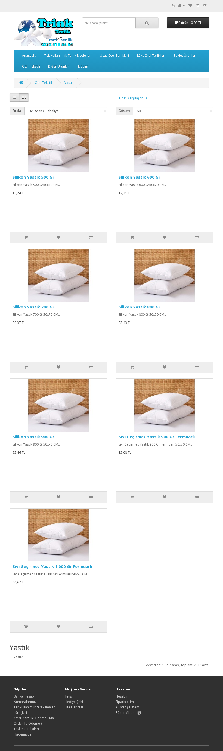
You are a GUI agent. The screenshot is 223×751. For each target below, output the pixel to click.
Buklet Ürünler (185, 55)
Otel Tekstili (31, 66)
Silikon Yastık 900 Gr (33, 436)
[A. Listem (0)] (190, 5)
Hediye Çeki (74, 701)
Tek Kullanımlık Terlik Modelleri (68, 55)
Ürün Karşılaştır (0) (133, 98)
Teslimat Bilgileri (26, 729)
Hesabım (122, 696)
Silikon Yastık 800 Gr (139, 307)
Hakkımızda (23, 734)
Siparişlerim (125, 701)
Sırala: (17, 110)
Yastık (68, 82)
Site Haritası (74, 707)
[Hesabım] (181, 5)
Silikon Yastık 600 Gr (139, 177)
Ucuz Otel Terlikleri (114, 55)
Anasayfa (29, 55)
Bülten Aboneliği (128, 712)
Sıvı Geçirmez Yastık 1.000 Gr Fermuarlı (52, 566)
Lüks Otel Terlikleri (151, 55)
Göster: (124, 110)
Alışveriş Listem (127, 707)
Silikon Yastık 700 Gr (33, 307)
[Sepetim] (197, 5)
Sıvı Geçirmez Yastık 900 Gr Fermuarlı (157, 436)
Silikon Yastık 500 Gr (33, 177)
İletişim (82, 66)
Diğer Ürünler (58, 66)
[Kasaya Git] (205, 5)
